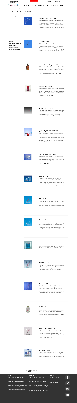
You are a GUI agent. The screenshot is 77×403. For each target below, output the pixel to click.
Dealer (46, 5)
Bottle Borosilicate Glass (47, 328)
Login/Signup (57, 1)
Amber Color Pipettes (46, 108)
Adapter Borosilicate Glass (47, 18)
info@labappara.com (14, 1)
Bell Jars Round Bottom (47, 307)
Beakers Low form (45, 243)
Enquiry (49, 1)
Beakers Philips (44, 262)
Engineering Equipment (14, 18)
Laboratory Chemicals (14, 26)
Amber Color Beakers (46, 86)
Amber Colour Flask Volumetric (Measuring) (49, 130)
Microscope (11, 36)
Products (33, 5)
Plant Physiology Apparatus (15, 49)
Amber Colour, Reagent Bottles (49, 65)
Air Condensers (44, 41)
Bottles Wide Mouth (45, 350)
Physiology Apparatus (14, 47)
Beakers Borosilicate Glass (47, 220)
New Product (53, 5)
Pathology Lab (12, 41)
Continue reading (58, 73)
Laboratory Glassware (14, 30)
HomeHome (26, 5)
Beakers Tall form (44, 284)
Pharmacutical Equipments (15, 43)
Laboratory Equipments (14, 28)
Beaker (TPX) (43, 176)
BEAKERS (42, 198)
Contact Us (61, 5)
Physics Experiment (13, 45)
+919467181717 (12, 2)
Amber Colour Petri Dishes (47, 154)
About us (40, 5)
